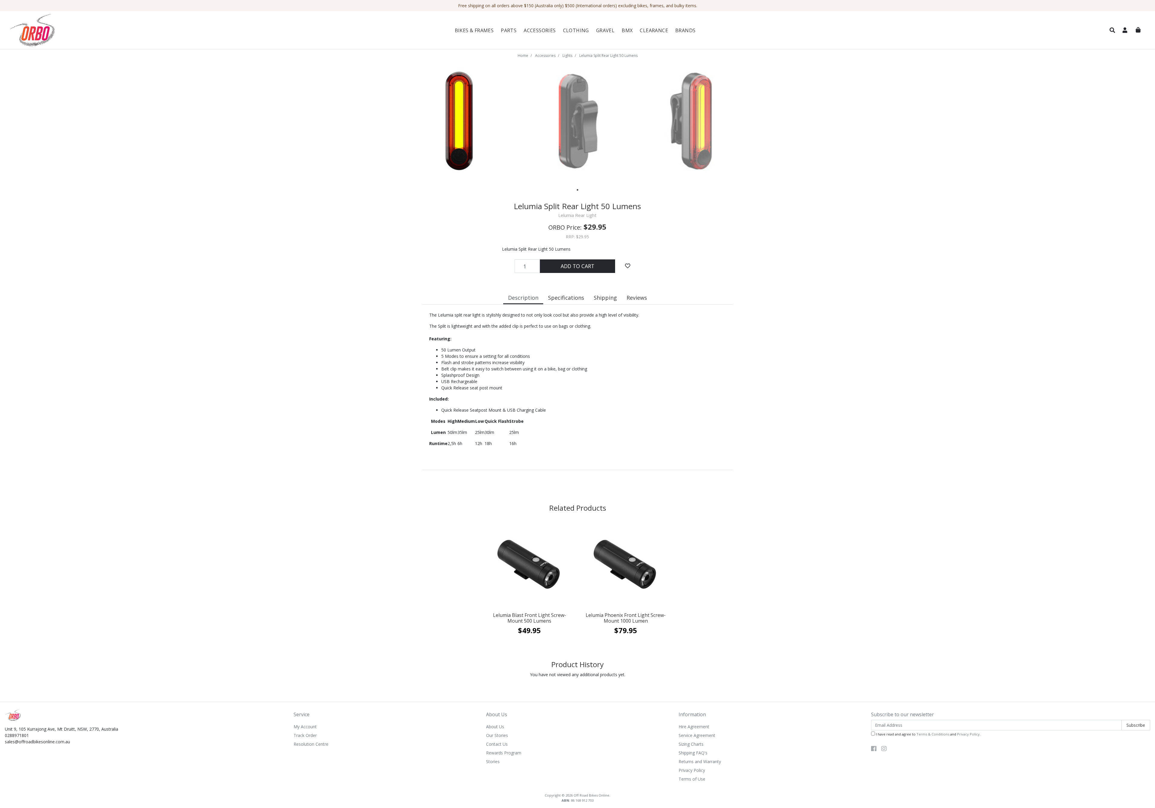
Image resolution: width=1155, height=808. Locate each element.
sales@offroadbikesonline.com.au (37, 742)
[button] (1112, 30)
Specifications (566, 297)
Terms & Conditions (932, 734)
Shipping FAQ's (693, 753)
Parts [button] (508, 30)
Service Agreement (697, 735)
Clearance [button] (654, 30)
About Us (495, 726)
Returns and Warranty (700, 761)
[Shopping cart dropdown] (1138, 30)
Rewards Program (503, 753)
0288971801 (17, 735)
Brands (685, 30)
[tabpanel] (459, 121)
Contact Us (497, 744)
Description (523, 297)
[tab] (523, 298)
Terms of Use (692, 779)
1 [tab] (577, 190)
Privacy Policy (692, 770)
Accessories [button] (540, 30)
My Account (305, 726)
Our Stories (497, 735)
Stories (493, 761)
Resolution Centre (311, 744)
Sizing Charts (691, 744)
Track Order (305, 735)
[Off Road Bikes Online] (100, 30)
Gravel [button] (605, 30)
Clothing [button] (576, 30)
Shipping (605, 297)
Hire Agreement (694, 726)
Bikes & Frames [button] (474, 30)
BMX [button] (627, 30)
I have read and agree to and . (928, 734)
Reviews (637, 297)
